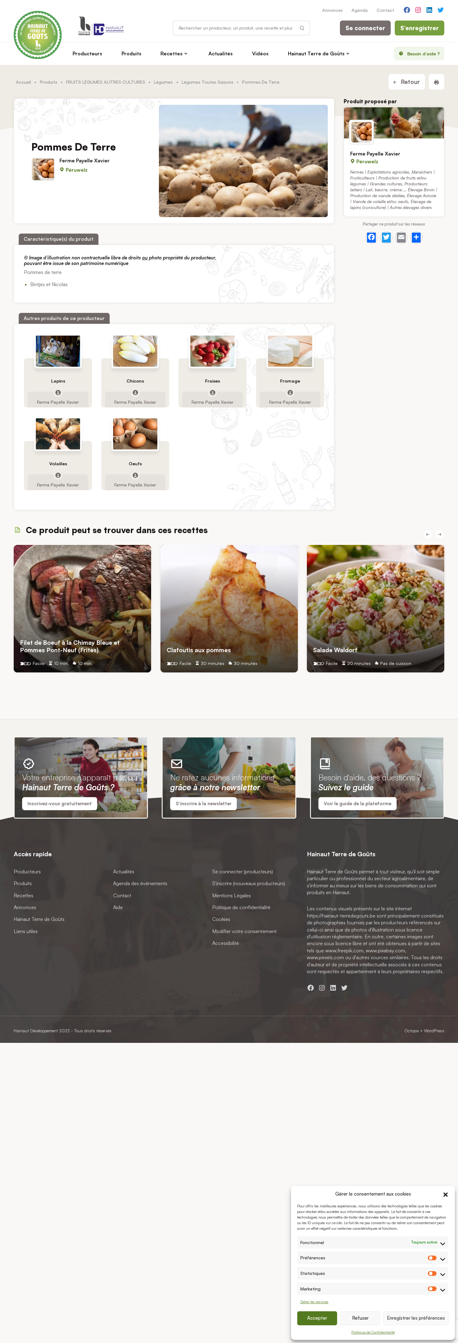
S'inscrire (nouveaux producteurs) (248, 884)
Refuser (360, 1318)
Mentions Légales (231, 895)
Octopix (411, 1030)
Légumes (163, 82)
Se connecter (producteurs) (242, 871)
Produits (131, 53)
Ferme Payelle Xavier (85, 160)
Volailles (58, 464)
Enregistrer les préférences (416, 1318)
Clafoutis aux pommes (199, 650)
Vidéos (260, 53)
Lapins (58, 380)
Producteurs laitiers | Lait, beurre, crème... (388, 186)
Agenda (359, 10)
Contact (385, 10)
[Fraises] (212, 351)
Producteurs (87, 53)
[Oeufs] (135, 434)
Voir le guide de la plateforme (357, 803)
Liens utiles (26, 931)
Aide (118, 907)
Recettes (171, 53)
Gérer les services (314, 1301)
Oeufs (135, 464)
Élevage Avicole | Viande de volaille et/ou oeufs (393, 198)
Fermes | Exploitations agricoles (379, 171)
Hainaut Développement (36, 1030)
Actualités (220, 53)
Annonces (332, 10)
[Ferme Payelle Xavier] (394, 122)
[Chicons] (135, 351)
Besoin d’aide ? (423, 53)
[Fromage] (290, 351)
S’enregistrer (419, 28)
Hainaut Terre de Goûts (316, 53)
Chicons (135, 380)
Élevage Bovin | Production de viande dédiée (393, 192)
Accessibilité (225, 943)
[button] (445, 1194)
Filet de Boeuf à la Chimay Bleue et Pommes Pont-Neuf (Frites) (70, 646)
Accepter (317, 1318)
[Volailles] (58, 434)
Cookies (221, 919)
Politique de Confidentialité (373, 1332)
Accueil (23, 82)
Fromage (290, 380)
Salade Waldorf (335, 650)
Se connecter (365, 28)
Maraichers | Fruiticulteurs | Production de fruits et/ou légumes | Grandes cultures (392, 177)
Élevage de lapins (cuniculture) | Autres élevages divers (391, 204)
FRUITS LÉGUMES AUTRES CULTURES (105, 82)
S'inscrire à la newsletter (203, 803)
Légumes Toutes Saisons (207, 82)
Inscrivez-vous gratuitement (59, 803)
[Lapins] (58, 351)
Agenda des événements (140, 884)
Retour (409, 82)
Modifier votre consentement (244, 931)
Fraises (212, 380)
